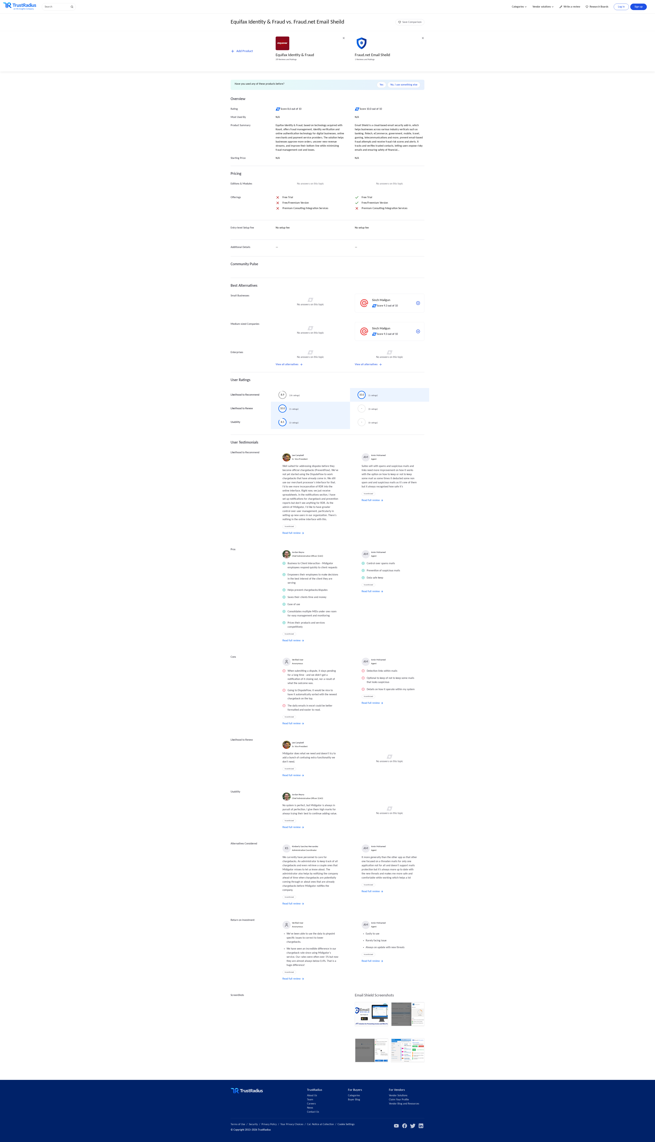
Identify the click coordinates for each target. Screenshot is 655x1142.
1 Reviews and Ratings (365, 59)
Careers (311, 1103)
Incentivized (289, 526)
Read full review (291, 533)
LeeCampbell (298, 455)
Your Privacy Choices (291, 1124)
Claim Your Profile (399, 1099)
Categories (518, 6)
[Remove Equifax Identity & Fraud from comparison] (343, 38)
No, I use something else (403, 84)
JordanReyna (298, 552)
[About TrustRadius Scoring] (278, 109)
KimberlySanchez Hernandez (305, 846)
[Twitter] (413, 1126)
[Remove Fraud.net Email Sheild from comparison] (422, 38)
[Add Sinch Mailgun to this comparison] (418, 303)
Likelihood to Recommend (245, 395)
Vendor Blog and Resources (404, 1103)
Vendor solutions (542, 6)
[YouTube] (396, 1126)
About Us (312, 1095)
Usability (235, 422)
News (310, 1108)
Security (253, 1124)
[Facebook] (404, 1126)
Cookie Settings (346, 1124)
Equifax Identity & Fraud (295, 55)
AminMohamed (378, 455)
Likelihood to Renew (242, 408)
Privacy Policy (269, 1124)
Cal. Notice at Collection (320, 1124)
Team (310, 1099)
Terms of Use (238, 1124)
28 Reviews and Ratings (286, 59)
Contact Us (313, 1112)
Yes (381, 84)
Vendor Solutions (398, 1095)
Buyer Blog (354, 1099)
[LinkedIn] (421, 1126)
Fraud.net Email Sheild (372, 55)
